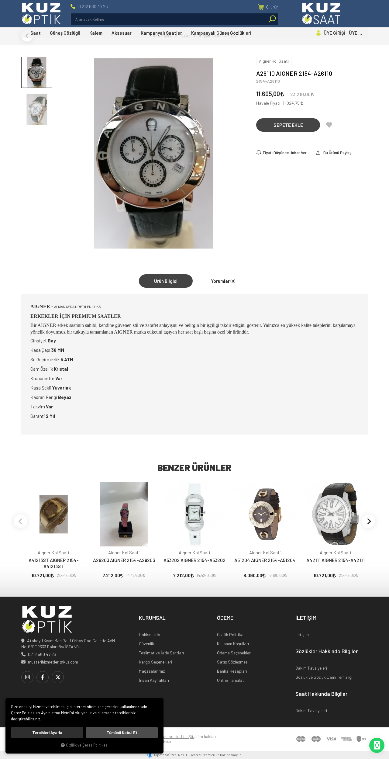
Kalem (95, 33)
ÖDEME (225, 618)
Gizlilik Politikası (231, 634)
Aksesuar (122, 33)
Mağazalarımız (152, 671)
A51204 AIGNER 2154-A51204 (265, 560)
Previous (20, 521)
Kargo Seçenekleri (155, 661)
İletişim (302, 634)
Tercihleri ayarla (47, 732)
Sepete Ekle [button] (288, 125)
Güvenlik (146, 643)
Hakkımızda (149, 634)
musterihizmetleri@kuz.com (53, 661)
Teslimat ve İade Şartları (161, 652)
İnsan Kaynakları (154, 680)
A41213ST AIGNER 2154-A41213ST (54, 563)
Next (368, 521)
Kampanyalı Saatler (161, 33)
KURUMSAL (152, 618)
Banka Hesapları (232, 671)
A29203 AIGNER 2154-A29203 (124, 560)
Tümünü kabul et (122, 732)
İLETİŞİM (305, 618)
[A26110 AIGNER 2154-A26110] (153, 153)
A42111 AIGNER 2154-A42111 (335, 560)
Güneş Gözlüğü (65, 33)
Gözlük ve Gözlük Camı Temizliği (323, 677)
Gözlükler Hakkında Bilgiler (326, 651)
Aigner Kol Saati (53, 552)
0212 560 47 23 (42, 654)
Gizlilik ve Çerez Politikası (87, 745)
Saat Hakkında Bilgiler (321, 694)
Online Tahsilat (230, 680)
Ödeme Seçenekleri (234, 652)
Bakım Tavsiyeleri (311, 668)
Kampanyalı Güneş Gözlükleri (221, 33)
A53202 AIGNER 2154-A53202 (194, 560)
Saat (35, 33)
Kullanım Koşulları (233, 643)
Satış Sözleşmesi (233, 661)
